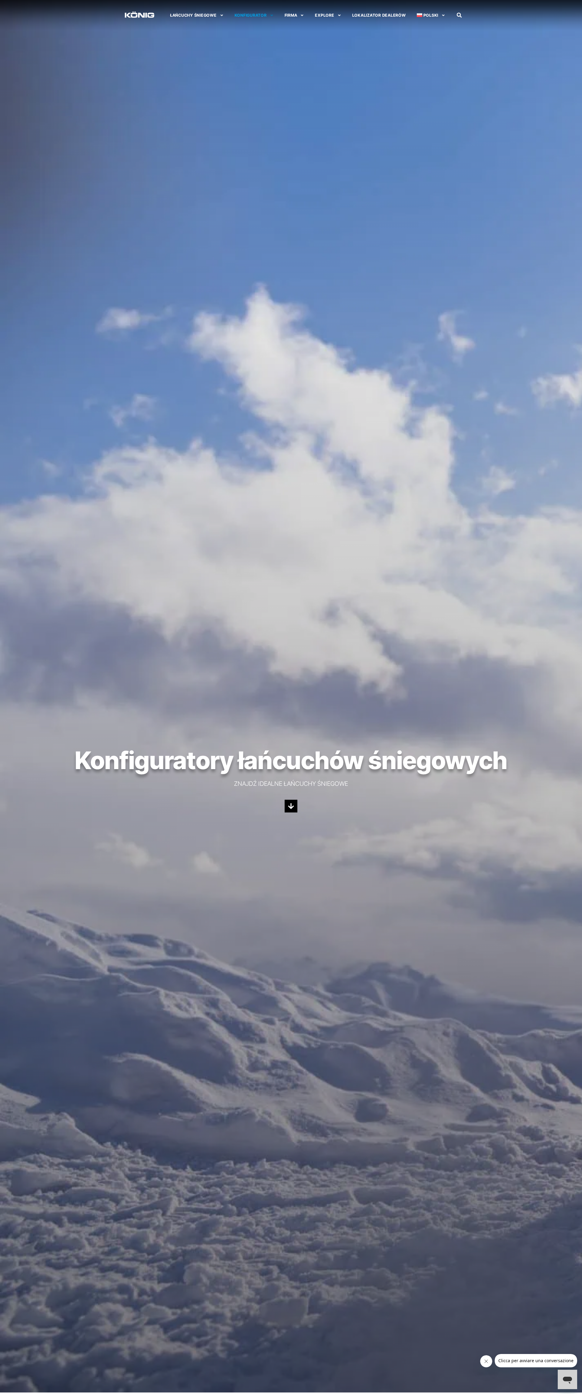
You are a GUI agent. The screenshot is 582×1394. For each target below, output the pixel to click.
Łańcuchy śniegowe (193, 15)
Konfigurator (251, 15)
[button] (459, 15)
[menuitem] (431, 15)
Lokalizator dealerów (379, 15)
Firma (291, 15)
